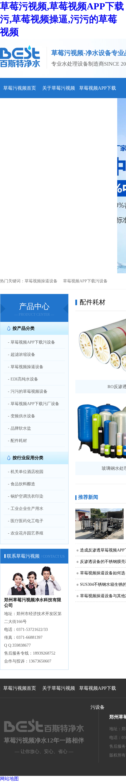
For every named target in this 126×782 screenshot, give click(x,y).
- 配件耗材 (17, 440)
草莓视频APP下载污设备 (85, 281)
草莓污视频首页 (19, 88)
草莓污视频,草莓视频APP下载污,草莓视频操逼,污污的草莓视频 (62, 19)
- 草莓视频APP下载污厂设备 (33, 404)
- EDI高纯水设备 (23, 379)
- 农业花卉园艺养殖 (25, 533)
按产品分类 (24, 328)
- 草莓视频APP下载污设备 (31, 342)
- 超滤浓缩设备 (21, 354)
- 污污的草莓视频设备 (27, 391)
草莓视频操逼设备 (41, 281)
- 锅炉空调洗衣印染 (25, 496)
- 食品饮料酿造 (21, 484)
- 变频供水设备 (21, 416)
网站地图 (9, 778)
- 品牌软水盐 (19, 428)
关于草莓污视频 (58, 88)
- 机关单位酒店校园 (25, 471)
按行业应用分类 (28, 457)
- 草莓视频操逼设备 (25, 367)
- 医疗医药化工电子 (25, 521)
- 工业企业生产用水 (25, 508)
